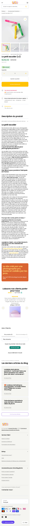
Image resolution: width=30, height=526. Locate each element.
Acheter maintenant (14, 84)
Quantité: (4, 70)
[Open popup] (26, 99)
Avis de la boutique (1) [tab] (20, 339)
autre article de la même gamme (15, 253)
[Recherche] (25, 6)
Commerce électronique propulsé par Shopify (14, 437)
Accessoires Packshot (14, 11)
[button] (2, 2)
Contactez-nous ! (7, 498)
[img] (10, 297)
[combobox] (14, 7)
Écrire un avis (14, 352)
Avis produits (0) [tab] (8, 339)
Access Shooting (12, 437)
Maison (3, 11)
